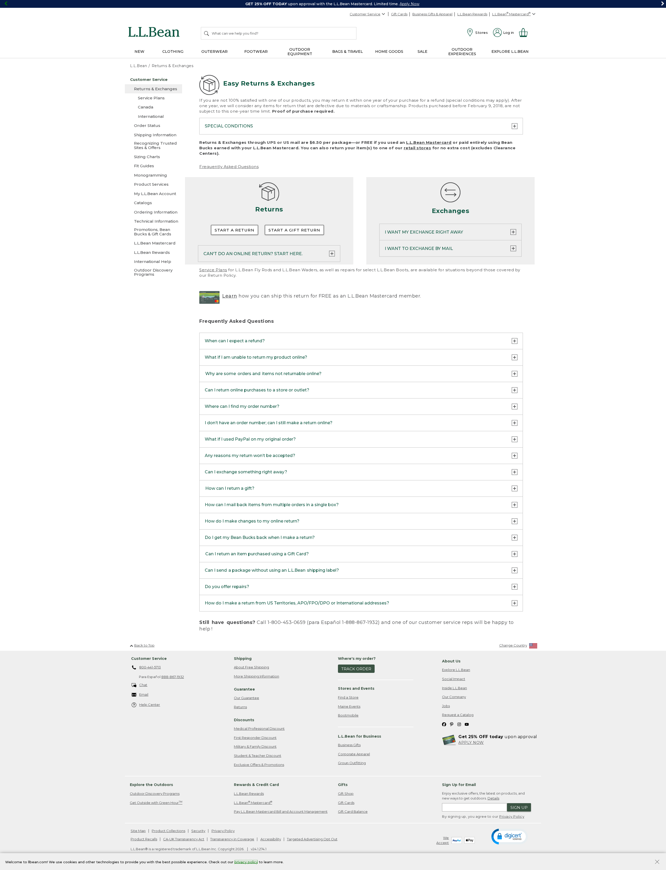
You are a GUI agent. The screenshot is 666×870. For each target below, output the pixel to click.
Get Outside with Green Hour (156, 802)
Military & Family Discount (255, 746)
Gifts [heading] (343, 784)
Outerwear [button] (214, 51)
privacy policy (246, 862)
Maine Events (349, 706)
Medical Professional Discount (259, 728)
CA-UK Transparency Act (183, 839)
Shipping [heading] (243, 658)
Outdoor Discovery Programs (155, 793)
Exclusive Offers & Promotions (259, 765)
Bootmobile (348, 715)
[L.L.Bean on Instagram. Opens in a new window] (459, 724)
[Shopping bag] (525, 32)
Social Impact (453, 679)
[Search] (207, 33)
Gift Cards (399, 14)
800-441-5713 (150, 667)
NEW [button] (139, 51)
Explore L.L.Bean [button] (510, 51)
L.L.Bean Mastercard (429, 142)
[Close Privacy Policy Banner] (657, 862)
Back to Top (144, 645)
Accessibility (270, 839)
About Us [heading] (451, 661)
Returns (240, 707)
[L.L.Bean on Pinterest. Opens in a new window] (452, 724)
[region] (333, 4)
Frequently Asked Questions (229, 166)
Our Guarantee (246, 698)
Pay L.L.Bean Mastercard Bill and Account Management (281, 811)
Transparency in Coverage (232, 839)
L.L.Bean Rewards (472, 14)
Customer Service (365, 14)
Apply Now (409, 4)
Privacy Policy (511, 816)
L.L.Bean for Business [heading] (359, 736)
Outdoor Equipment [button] (299, 51)
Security (198, 831)
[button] (509, 836)
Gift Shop (346, 793)
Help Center (149, 705)
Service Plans (213, 269)
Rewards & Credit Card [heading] (256, 784)
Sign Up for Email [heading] (459, 784)
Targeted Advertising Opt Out (312, 839)
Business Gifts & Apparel (432, 14)
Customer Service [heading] (149, 658)
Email (143, 694)
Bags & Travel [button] (347, 51)
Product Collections (168, 831)
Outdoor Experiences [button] (462, 51)
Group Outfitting (352, 763)
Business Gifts (349, 745)
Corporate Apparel (354, 754)
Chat (143, 685)
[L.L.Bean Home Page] (155, 32)
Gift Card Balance (353, 811)
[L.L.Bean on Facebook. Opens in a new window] (444, 724)
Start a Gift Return (294, 230)
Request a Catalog (457, 715)
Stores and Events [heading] (356, 688)
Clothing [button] (172, 51)
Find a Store (348, 697)
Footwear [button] (256, 51)
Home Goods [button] (389, 51)
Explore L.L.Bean (456, 670)
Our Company (454, 697)
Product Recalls (144, 839)
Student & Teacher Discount (257, 755)
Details (493, 798)
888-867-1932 (172, 677)
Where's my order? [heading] (357, 658)
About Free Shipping (251, 667)
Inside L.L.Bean (454, 688)
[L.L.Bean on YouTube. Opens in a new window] (467, 724)
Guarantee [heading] (244, 689)
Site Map (138, 831)
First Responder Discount (255, 738)
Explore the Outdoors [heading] (151, 784)
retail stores (417, 147)
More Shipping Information (256, 676)
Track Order (356, 668)
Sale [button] (422, 51)
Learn (229, 296)
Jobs (446, 706)
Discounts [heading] (244, 720)
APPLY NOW (471, 742)
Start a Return (234, 230)
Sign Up (519, 807)
